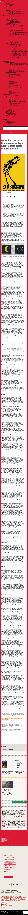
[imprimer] (18, 197)
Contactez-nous (7, 865)
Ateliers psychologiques (16, 811)
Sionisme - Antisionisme (11, 825)
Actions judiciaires (6, 810)
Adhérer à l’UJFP (8, 855)
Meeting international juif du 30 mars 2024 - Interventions (11, 820)
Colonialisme (4, 813)
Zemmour (23, 827)
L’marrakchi (3, 192)
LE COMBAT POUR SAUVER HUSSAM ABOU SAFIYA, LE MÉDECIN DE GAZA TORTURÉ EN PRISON (7, 792)
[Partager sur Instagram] (10, 197)
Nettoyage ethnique (15, 821)
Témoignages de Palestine (15, 826)
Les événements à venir (9, 861)
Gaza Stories (4, 816)
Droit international (5, 815)
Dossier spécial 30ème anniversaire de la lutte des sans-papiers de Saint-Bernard (7, 773)
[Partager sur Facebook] (7, 197)
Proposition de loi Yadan (13, 823)
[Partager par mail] (14, 197)
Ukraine (24, 826)
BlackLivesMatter (5, 812)
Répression (20, 824)
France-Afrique (14, 815)
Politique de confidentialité (10, 867)
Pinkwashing (12, 822)
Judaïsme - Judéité (20, 818)
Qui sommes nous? (8, 863)
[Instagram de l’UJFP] (17, 885)
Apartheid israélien (6, 811)
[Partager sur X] (3, 197)
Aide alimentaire (14, 810)
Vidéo (19, 827)
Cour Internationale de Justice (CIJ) (16, 813)
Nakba (8, 821)
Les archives (8, 877)
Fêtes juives (21, 815)
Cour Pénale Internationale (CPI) (9, 814)
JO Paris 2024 (12, 818)
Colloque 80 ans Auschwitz (16, 812)
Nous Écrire (3, 906)
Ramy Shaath (8, 824)
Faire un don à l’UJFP (9, 857)
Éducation (4, 829)
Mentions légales (7, 869)
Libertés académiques (12, 819)
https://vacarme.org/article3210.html (9, 385)
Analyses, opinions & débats (12, 132)
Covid (18, 814)
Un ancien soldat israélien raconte (9, 827)
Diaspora (23, 814)
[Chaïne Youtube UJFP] (13, 885)
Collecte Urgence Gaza (9, 859)
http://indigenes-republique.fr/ (7, 749)
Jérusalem (4, 819)
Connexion (6, 871)
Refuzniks (14, 824)
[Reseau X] (9, 885)
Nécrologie (23, 821)
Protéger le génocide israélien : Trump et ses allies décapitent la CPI (20, 773)
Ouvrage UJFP (5, 822)
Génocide (23, 816)
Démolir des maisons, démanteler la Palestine (22, 835)
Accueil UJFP (4, 132)
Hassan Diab (4, 818)
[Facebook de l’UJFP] (6, 885)
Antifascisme (22, 810)
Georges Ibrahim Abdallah (14, 816)
